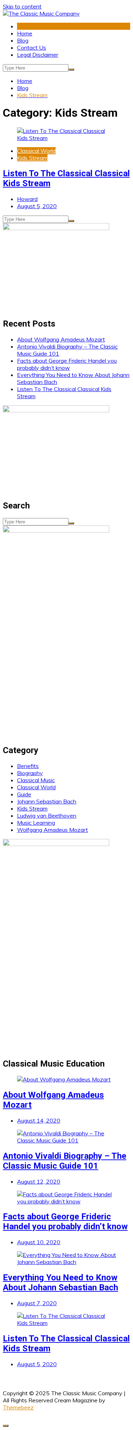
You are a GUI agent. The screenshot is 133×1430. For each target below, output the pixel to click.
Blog (22, 40)
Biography (30, 773)
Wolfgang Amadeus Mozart (52, 829)
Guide (24, 794)
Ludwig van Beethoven (46, 815)
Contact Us (31, 47)
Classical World (36, 150)
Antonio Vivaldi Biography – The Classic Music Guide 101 (64, 1161)
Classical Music (36, 780)
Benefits (28, 765)
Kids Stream (32, 157)
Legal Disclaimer (37, 54)
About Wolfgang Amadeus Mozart (61, 339)
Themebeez (18, 1407)
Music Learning (36, 822)
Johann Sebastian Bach (46, 801)
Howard (27, 198)
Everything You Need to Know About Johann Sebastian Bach (60, 1282)
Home (24, 33)
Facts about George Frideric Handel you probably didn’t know (67, 364)
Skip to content (22, 6)
